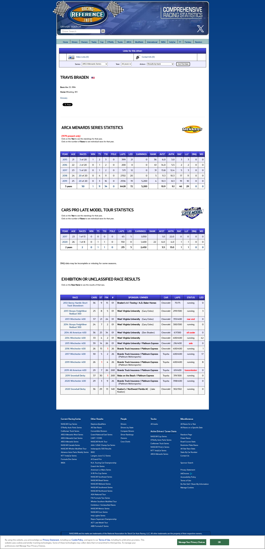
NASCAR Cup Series (69, 424)
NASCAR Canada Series (70, 445)
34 (106, 186)
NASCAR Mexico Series (100, 509)
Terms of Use (186, 480)
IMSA (163, 42)
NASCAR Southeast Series (101, 477)
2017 (65, 170)
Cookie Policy (77, 540)
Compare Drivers (127, 431)
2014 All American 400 (75, 332)
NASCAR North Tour (99, 442)
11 (99, 186)
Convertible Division (99, 431)
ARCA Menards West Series (72, 435)
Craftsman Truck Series (70, 431)
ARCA (129, 42)
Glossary (63, 98)
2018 (64, 175)
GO (103, 31)
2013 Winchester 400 (75, 319)
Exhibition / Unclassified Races (103, 505)
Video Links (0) (82, 57)
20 (80, 175)
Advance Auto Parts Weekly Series (75, 452)
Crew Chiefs (125, 442)
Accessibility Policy (188, 477)
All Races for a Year (188, 424)
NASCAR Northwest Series (101, 491)
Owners (84, 42)
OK (219, 542)
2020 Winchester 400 (75, 381)
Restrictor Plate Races (189, 445)
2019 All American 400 (75, 370)
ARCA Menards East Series (72, 438)
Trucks (120, 42)
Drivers (74, 42)
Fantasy (188, 42)
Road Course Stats (188, 442)
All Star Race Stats (188, 449)
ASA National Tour (98, 494)
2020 (64, 242)
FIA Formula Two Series (100, 498)
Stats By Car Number (189, 452)
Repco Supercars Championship (104, 519)
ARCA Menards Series (70, 442)
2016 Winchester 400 (75, 348)
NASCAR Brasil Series (99, 480)
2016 (64, 165)
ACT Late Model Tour (99, 523)
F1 (180, 42)
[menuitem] (195, 473)
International (152, 42)
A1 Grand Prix (96, 459)
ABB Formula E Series (100, 526)
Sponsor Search (187, 463)
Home (65, 42)
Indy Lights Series (98, 516)
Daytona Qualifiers (98, 424)
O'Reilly (110, 42)
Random (198, 42)
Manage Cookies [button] (187, 488)
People (124, 419)
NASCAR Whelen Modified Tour (73, 449)
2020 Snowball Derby (75, 389)
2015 (65, 159)
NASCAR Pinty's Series (160, 447)
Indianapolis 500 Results (101, 449)
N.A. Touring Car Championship (103, 463)
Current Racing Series (71, 419)
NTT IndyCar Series (69, 456)
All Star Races (96, 428)
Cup (102, 42)
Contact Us (185, 456)
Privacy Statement (188, 470)
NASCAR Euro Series (99, 512)
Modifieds (139, 42)
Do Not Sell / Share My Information (195, 484)
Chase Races (186, 438)
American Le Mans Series (101, 470)
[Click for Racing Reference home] (132, 18)
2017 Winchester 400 (75, 354)
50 (83, 186)
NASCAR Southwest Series (102, 487)
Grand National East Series (101, 435)
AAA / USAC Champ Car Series (103, 445)
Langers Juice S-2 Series (101, 456)
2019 (64, 181)
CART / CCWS (96, 438)
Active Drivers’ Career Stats (164, 431)
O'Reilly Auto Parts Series (71, 428)
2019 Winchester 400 (75, 362)
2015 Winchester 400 (75, 343)
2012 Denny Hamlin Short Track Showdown (75, 304)
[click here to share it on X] (201, 28)
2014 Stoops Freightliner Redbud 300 (75, 325)
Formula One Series (69, 459)
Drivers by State (127, 428)
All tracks (154, 424)
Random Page (186, 435)
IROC (93, 452)
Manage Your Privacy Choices (192, 542)
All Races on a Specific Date (192, 428)
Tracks (93, 42)
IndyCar (172, 42)
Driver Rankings (127, 435)
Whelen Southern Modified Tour (104, 501)
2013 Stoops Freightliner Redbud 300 (75, 312)
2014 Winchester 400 (75, 338)
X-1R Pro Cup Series (99, 473)
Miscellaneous (187, 419)
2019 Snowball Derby (75, 375)
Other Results (97, 419)
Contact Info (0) (147, 57)
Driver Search (71, 26)
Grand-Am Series (98, 466)
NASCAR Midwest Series (101, 484)
